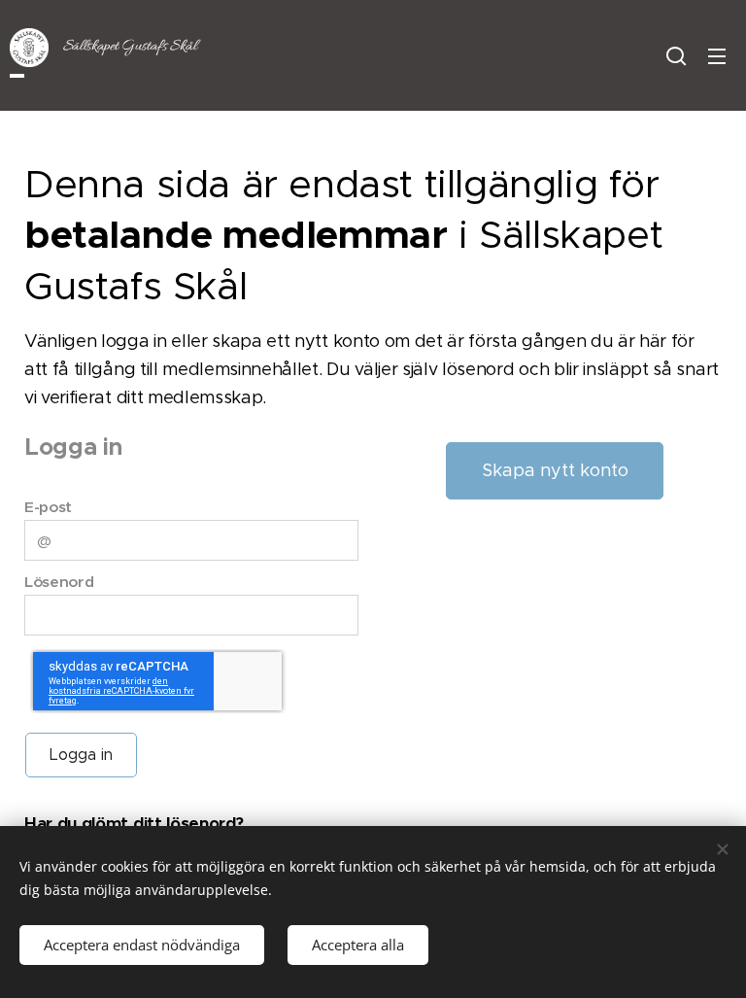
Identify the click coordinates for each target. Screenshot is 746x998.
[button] (676, 55)
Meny (716, 55)
